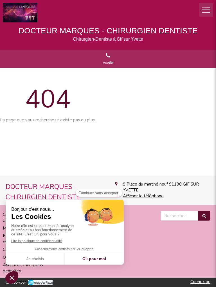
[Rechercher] (204, 216)
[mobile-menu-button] (206, 10)
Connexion (200, 281)
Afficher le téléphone (143, 196)
